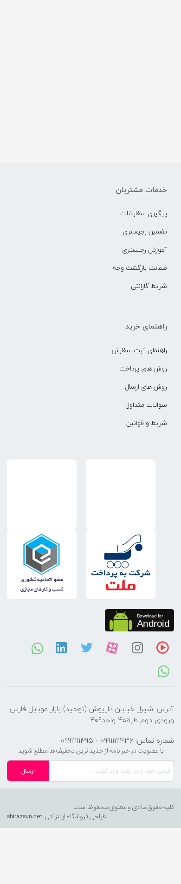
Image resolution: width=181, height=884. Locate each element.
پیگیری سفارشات (143, 213)
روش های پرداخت (143, 368)
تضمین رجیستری (145, 231)
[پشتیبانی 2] (37, 648)
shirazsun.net (24, 816)
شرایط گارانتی (149, 286)
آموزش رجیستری (144, 249)
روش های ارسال (146, 386)
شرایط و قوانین (146, 423)
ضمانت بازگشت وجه (140, 268)
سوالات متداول (146, 405)
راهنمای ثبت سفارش (139, 350)
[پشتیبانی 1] (163, 670)
